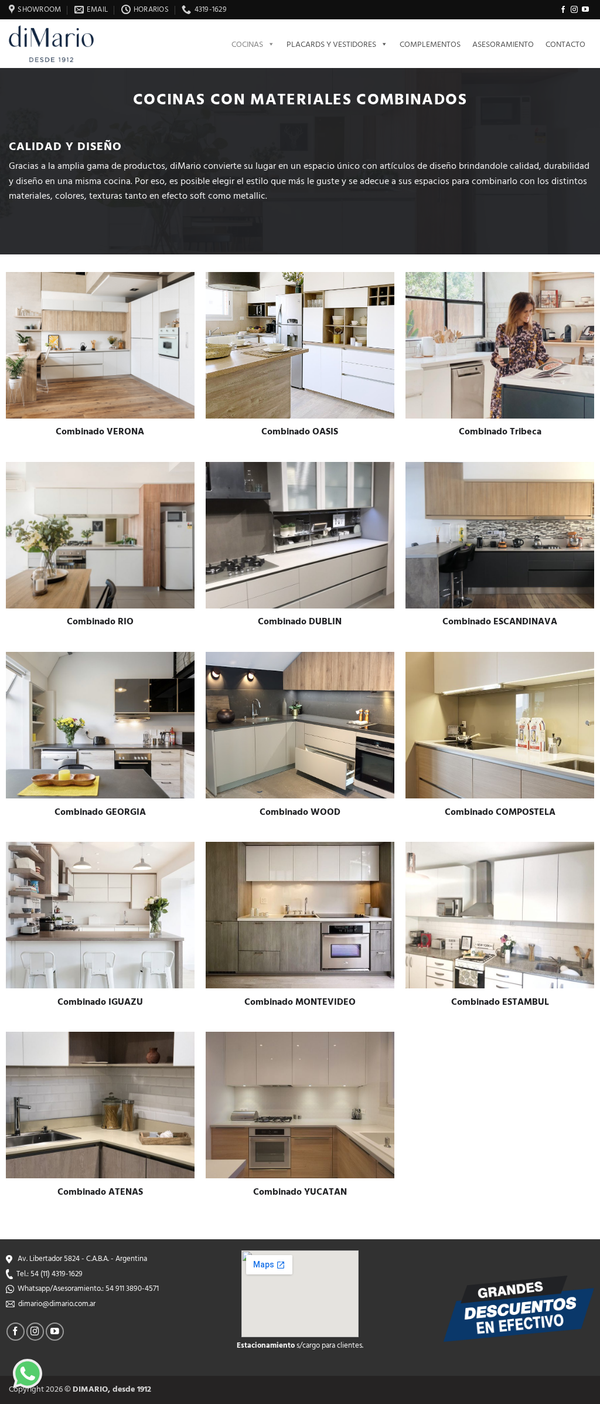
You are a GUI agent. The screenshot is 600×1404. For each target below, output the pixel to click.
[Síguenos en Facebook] (563, 10)
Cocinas (247, 44)
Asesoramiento (503, 44)
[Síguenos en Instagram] (574, 10)
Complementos (430, 44)
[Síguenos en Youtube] (585, 10)
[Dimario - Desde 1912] (58, 43)
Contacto (565, 44)
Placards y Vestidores (331, 44)
